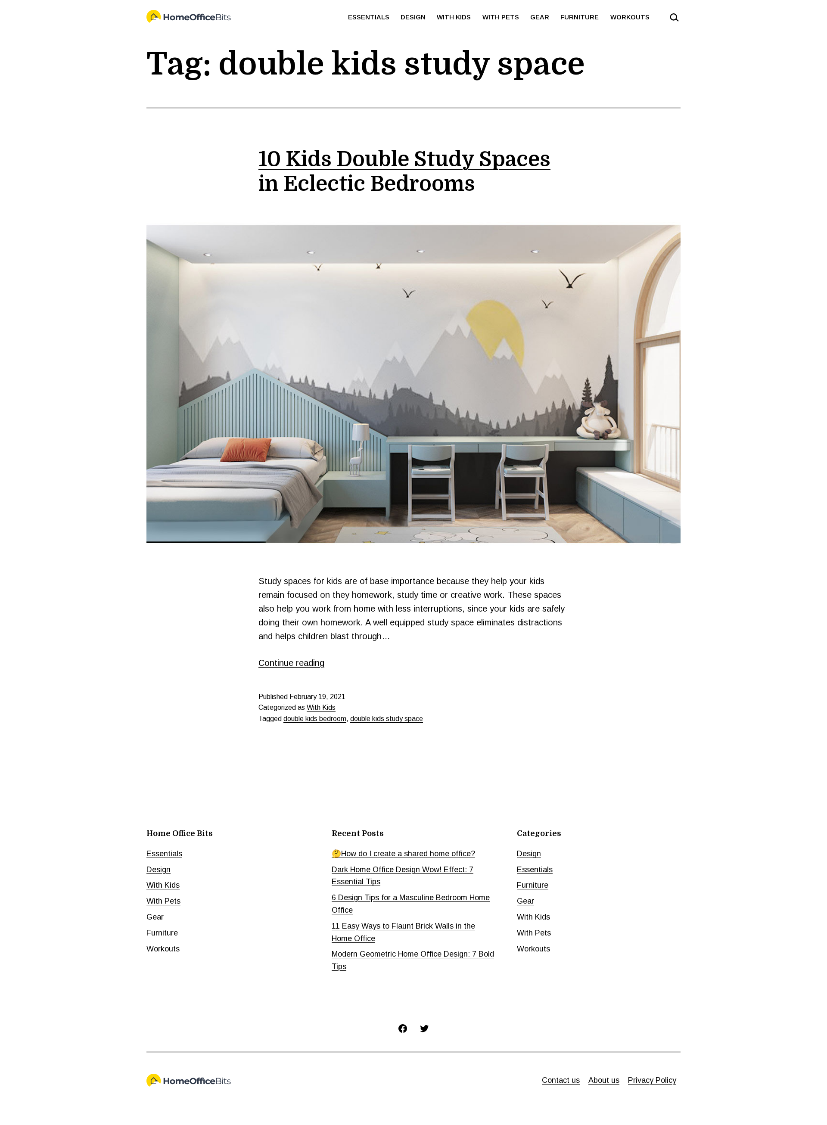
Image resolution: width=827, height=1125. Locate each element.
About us (603, 1080)
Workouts (630, 17)
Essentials (368, 17)
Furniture (579, 17)
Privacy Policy (652, 1080)
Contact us (561, 1080)
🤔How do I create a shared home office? (403, 853)
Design (413, 17)
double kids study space (386, 718)
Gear (539, 17)
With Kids (454, 17)
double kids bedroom (314, 718)
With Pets (500, 17)
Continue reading (291, 663)
